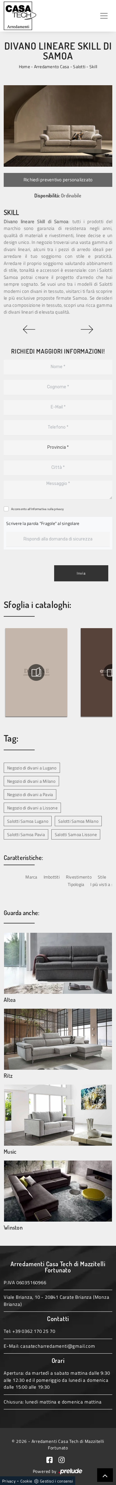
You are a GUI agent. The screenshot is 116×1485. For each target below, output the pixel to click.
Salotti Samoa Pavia (26, 834)
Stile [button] (102, 877)
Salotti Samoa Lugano (27, 821)
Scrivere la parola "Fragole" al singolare (42, 523)
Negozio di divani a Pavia (30, 794)
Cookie (26, 1481)
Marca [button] (31, 877)
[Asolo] (87, 329)
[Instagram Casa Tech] (64, 1459)
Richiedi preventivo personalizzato (58, 179)
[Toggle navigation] (104, 16)
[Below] (29, 329)
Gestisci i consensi (56, 1481)
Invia (81, 573)
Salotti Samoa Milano (78, 821)
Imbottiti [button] (52, 877)
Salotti (79, 66)
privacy (59, 509)
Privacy (8, 1481)
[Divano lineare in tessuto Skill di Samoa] (58, 126)
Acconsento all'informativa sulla (37, 509)
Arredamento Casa (51, 66)
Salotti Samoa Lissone (76, 834)
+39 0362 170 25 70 (33, 1331)
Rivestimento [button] (79, 877)
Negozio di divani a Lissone (32, 807)
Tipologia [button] (76, 884)
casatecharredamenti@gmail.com (57, 1346)
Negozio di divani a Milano (31, 781)
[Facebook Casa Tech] (52, 1459)
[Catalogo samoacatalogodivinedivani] (36, 672)
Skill (93, 66)
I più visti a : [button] (101, 884)
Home (24, 66)
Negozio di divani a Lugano (32, 768)
